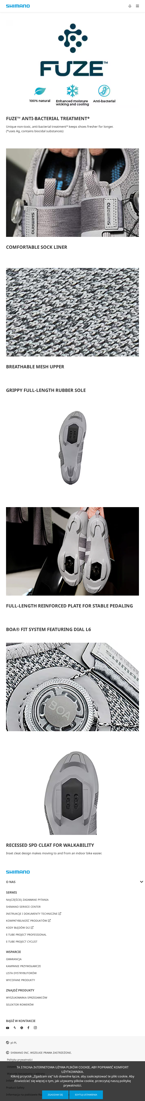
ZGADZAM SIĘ (55, 1094)
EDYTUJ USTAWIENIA (86, 1094)
